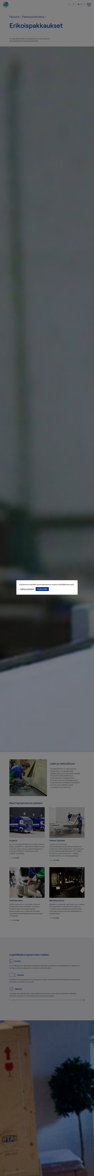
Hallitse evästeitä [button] (27, 589)
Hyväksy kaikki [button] (42, 589)
